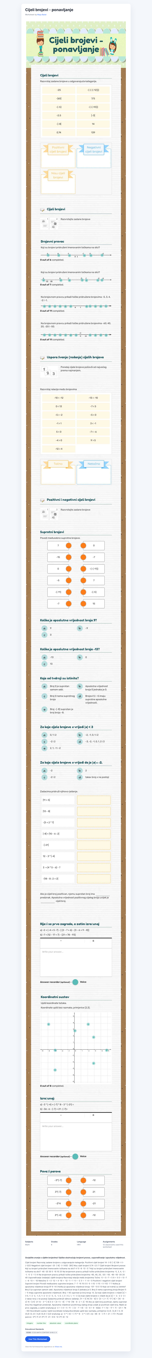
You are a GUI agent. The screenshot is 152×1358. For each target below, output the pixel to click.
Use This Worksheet (37, 1339)
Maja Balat (42, 14)
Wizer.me (58, 1347)
